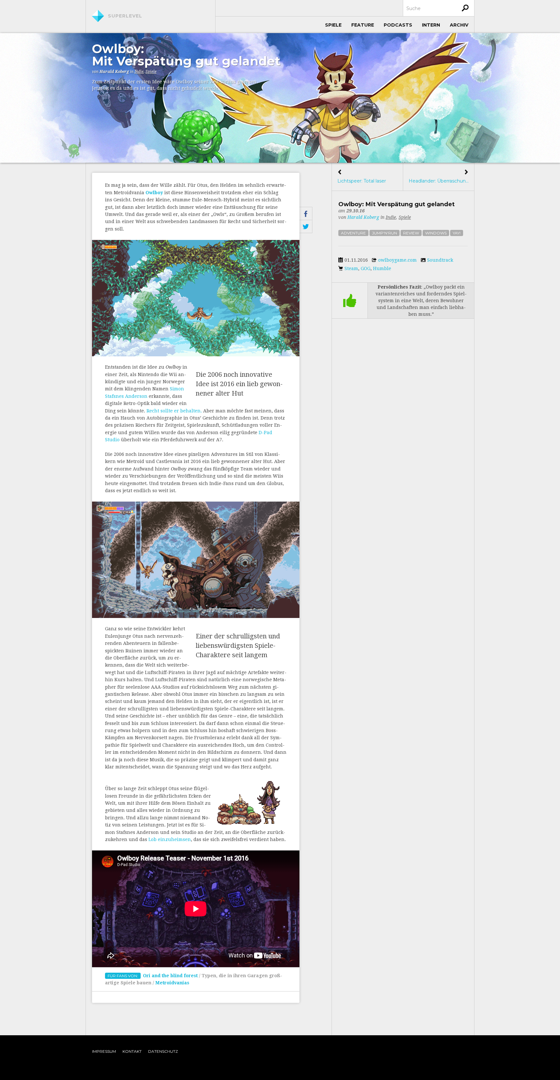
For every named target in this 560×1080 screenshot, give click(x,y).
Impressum (104, 1051)
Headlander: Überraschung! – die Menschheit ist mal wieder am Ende (439, 177)
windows (436, 233)
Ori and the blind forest (170, 975)
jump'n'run (384, 233)
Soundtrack (440, 260)
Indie (139, 71)
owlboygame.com (397, 260)
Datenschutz (163, 1051)
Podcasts (398, 25)
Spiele (333, 25)
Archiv (459, 25)
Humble (382, 268)
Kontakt (132, 1051)
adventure (353, 233)
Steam (351, 268)
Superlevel (125, 16)
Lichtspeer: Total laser (361, 177)
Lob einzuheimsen (169, 839)
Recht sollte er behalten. (174, 410)
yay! (457, 233)
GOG (365, 268)
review (411, 233)
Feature (362, 25)
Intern (431, 25)
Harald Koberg (114, 71)
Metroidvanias (172, 982)
